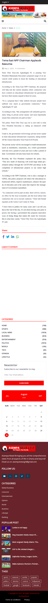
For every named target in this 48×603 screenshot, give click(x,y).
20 (30, 426)
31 (12, 435)
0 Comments (20, 68)
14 (35, 421)
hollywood (36, 581)
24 (12, 430)
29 (41, 430)
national (15, 577)
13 (30, 421)
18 (18, 426)
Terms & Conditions (13, 600)
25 (18, 430)
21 (35, 426)
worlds (24, 577)
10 (12, 421)
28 (35, 430)
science (25, 581)
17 (12, 426)
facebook (26, 585)
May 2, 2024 (9, 68)
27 (30, 430)
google (16, 585)
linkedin (36, 585)
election (16, 581)
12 (24, 421)
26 (24, 430)
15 (41, 421)
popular (34, 577)
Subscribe (24, 383)
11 (18, 421)
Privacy (27, 600)
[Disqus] (24, 284)
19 (24, 426)
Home (18, 28)
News (11, 28)
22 (41, 426)
